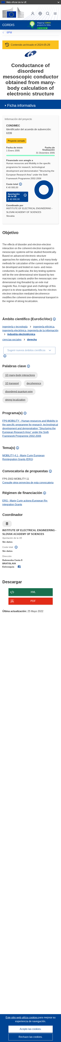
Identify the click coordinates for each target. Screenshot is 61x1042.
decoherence (34, 383)
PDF (33, 601)
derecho (32, 339)
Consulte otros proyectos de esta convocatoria (27, 482)
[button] (40, 13)
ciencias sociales (11, 339)
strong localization (15, 399)
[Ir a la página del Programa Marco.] (30, 53)
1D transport (12, 383)
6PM (9, 32)
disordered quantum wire (19, 391)
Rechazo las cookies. (30, 1037)
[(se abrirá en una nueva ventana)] (13, 12)
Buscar (47, 13)
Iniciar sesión (32, 13)
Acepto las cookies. (30, 1029)
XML (33, 592)
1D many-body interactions (20, 375)
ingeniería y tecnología (15, 326)
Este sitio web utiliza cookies (22, 1017)
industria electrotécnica (21, 334)
